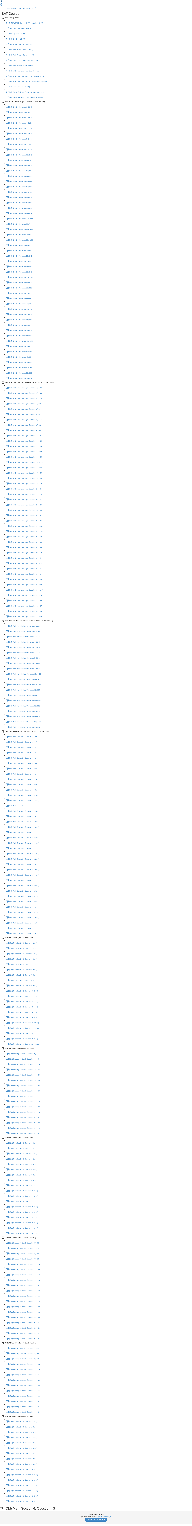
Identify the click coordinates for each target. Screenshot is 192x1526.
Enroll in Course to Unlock (96, 1520)
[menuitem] (1, 5)
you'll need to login (105, 1517)
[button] (1, 2)
